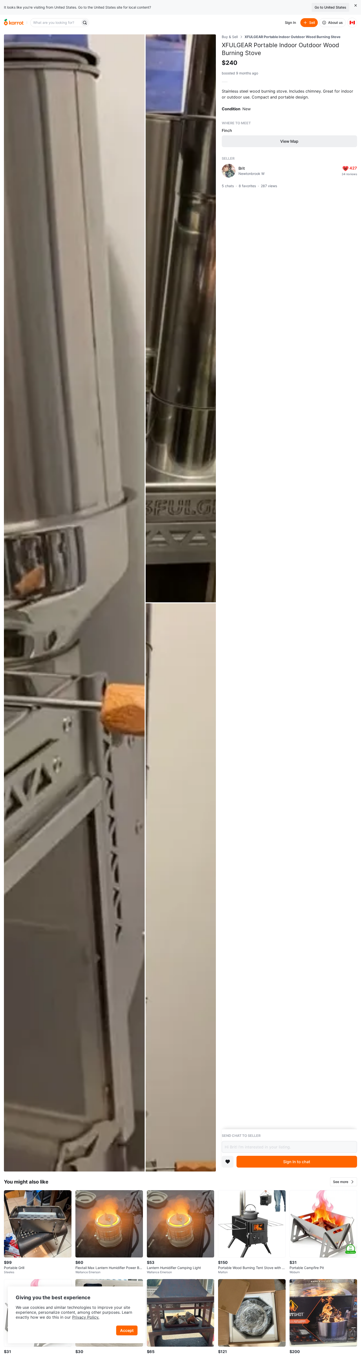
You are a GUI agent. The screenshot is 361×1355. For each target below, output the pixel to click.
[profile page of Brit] (229, 171)
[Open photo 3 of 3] (181, 887)
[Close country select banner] (355, 5)
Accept (127, 1330)
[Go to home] (14, 22)
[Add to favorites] (228, 1162)
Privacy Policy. (85, 1317)
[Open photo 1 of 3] (74, 603)
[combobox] (55, 22)
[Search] (84, 22)
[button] (343, 1181)
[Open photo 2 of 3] (181, 318)
